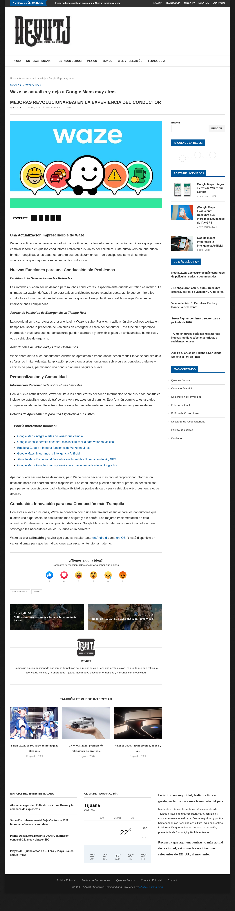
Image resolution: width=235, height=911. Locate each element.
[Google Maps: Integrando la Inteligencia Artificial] (182, 243)
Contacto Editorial (181, 388)
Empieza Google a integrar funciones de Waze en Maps (53, 447)
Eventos (203, 3)
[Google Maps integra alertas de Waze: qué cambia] (182, 189)
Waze (36, 591)
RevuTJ (17, 107)
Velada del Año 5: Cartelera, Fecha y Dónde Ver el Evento (194, 305)
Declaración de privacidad (186, 396)
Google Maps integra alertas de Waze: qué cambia (50, 436)
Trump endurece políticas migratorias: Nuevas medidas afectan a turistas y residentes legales (104, 3)
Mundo (107, 60)
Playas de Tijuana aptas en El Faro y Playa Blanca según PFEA (41, 852)
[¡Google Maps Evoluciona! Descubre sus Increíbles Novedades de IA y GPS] (182, 212)
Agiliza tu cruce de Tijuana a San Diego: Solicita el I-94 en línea (196, 354)
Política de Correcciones (185, 413)
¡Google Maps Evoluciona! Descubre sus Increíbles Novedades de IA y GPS (66, 459)
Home (13, 78)
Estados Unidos (70, 60)
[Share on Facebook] (34, 218)
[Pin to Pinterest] (47, 218)
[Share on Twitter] (41, 218)
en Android (99, 537)
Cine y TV (189, 3)
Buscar (175, 122)
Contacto (219, 3)
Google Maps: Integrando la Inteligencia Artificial (48, 453)
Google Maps (20, 591)
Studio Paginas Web (151, 886)
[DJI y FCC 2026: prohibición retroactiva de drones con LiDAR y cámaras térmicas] (86, 723)
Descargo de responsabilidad (188, 421)
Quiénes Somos (180, 380)
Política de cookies (182, 429)
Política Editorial (180, 405)
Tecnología (156, 60)
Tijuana (157, 3)
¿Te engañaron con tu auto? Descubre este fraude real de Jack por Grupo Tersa (197, 289)
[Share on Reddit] (52, 218)
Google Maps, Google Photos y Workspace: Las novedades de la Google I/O (67, 465)
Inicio (17, 60)
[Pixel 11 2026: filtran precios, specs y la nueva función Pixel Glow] (138, 723)
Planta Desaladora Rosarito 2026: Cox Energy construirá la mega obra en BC (39, 837)
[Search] (223, 61)
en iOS (121, 537)
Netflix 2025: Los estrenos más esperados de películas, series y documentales (198, 274)
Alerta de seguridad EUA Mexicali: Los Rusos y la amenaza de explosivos (41, 807)
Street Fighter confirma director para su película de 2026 (196, 320)
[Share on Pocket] (58, 218)
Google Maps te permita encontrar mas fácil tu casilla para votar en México (65, 441)
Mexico (92, 60)
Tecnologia (173, 3)
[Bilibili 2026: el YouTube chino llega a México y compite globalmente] (34, 723)
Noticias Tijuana (38, 60)
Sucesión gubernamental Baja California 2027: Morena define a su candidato (39, 822)
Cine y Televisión (130, 60)
